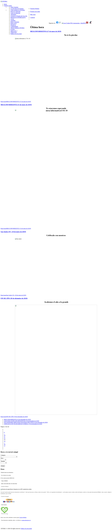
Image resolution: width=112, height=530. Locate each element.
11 (4, 437)
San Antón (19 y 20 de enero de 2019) (13, 232)
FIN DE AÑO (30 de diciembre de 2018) (14, 298)
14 (4, 441)
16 (4, 444)
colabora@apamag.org (26, 520)
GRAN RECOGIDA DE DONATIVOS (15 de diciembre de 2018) (21, 421)
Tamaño (3, 461)
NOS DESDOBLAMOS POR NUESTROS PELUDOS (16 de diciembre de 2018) (26, 422)
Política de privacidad (26, 528)
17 (4, 445)
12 (4, 438)
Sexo (2, 458)
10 (4, 435)
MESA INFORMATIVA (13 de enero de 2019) (16, 105)
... (4, 434)
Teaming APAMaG (22, 517)
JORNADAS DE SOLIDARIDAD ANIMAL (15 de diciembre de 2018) (23, 424)
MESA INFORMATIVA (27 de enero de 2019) (45, 31)
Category (3, 455)
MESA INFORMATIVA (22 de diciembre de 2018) (17, 419)
